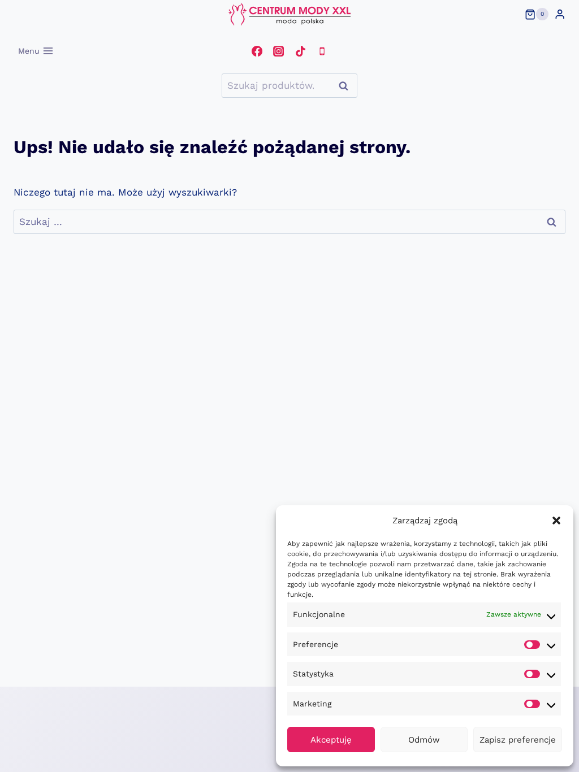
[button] (556, 520)
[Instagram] (279, 51)
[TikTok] (300, 51)
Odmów (424, 740)
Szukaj (346, 86)
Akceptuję (331, 740)
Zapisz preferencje (517, 740)
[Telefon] (321, 51)
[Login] (559, 14)
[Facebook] (256, 51)
